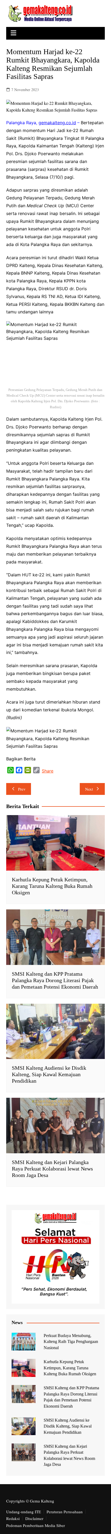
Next (89, 789)
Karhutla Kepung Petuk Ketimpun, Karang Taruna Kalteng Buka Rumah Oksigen (52, 886)
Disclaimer (34, 1518)
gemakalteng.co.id (57, 122)
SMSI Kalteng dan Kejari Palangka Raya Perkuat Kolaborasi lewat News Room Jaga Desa (52, 1168)
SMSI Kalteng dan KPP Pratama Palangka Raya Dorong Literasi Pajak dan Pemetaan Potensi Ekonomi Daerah (55, 980)
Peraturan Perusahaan (65, 1511)
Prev (22, 789)
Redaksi (13, 1518)
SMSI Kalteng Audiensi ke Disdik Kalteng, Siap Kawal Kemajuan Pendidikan (49, 1074)
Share (47, 771)
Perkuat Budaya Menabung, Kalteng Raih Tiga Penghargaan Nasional (71, 1341)
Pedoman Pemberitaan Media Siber (35, 1525)
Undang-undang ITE (23, 1511)
